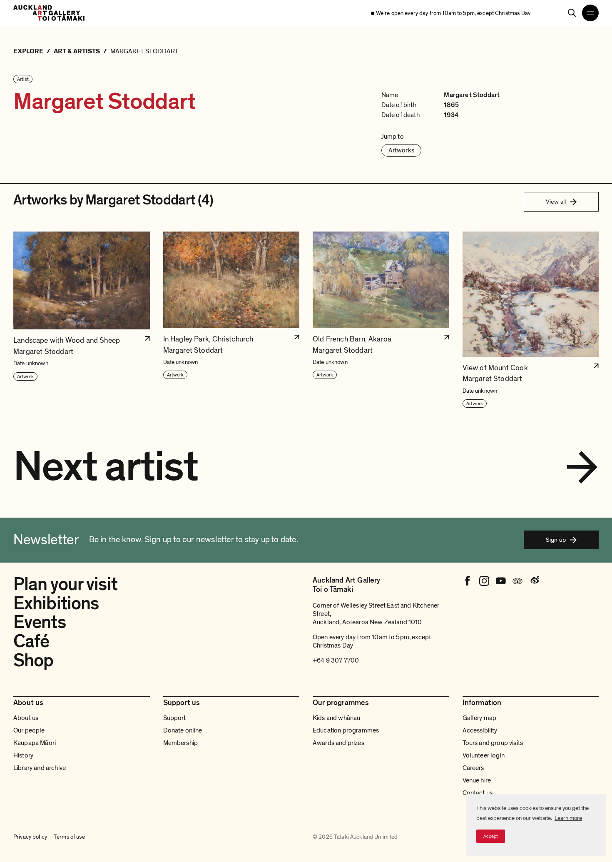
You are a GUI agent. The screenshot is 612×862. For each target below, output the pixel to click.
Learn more (568, 818)
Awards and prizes (338, 742)
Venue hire (477, 780)
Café (31, 641)
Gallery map (480, 717)
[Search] (572, 13)
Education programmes (346, 730)
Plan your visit (65, 584)
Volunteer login (484, 755)
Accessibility (480, 730)
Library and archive (39, 767)
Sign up (556, 540)
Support (174, 717)
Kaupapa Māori (34, 742)
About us (25, 717)
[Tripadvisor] (517, 581)
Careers (473, 767)
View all (556, 201)
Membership (180, 742)
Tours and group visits (493, 742)
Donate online (182, 730)
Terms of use (69, 836)
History (23, 755)
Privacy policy (30, 836)
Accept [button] (490, 836)
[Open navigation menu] (590, 13)
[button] (81, 320)
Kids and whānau (336, 717)
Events (39, 622)
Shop (33, 660)
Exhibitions (56, 603)
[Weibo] (534, 581)
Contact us (478, 792)
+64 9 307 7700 (336, 660)
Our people (29, 730)
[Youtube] (501, 581)
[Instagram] (484, 581)
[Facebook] (468, 581)
